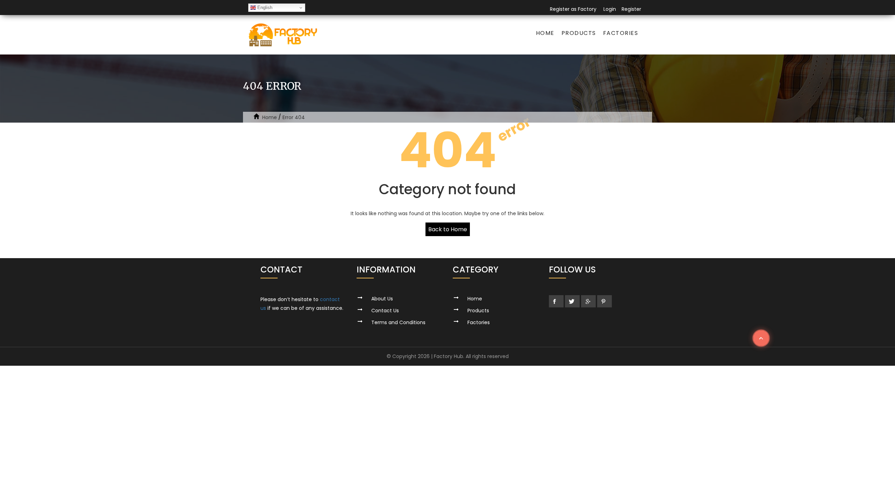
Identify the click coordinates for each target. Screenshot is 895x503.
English (264, 7)
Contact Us (385, 310)
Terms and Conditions (398, 322)
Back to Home (447, 229)
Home (545, 33)
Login (609, 9)
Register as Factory (573, 9)
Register (631, 9)
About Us (382, 298)
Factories (620, 33)
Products (578, 33)
